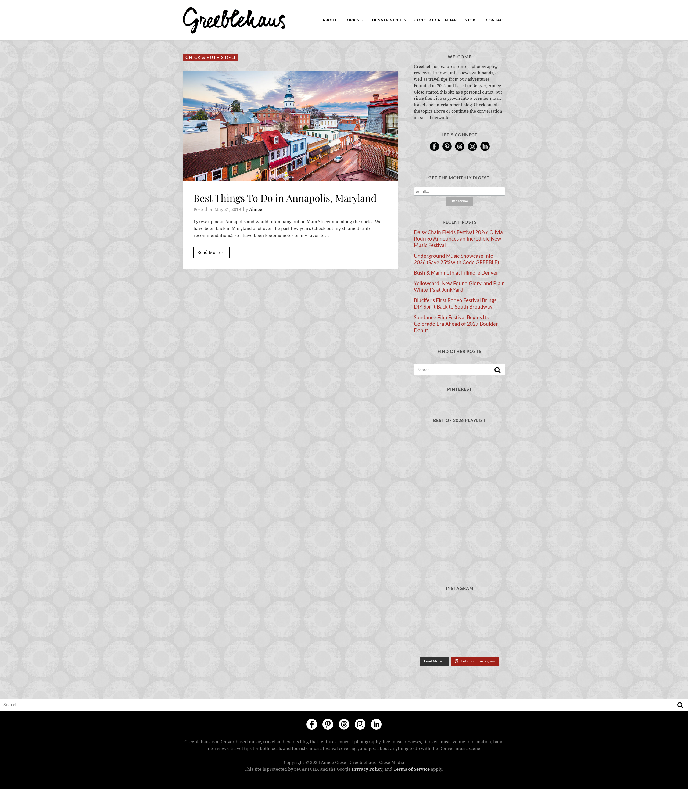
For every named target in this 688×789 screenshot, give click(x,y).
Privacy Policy (367, 769)
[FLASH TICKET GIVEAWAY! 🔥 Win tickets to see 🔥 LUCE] (459, 625)
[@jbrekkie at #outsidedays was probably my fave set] (491, 606)
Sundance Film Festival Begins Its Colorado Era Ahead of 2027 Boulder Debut (456, 323)
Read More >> (211, 252)
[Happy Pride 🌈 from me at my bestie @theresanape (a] (491, 644)
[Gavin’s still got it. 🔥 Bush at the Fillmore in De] (491, 625)
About (329, 20)
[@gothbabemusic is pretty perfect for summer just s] (428, 606)
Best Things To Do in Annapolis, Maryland (285, 197)
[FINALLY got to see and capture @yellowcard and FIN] (428, 644)
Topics (352, 20)
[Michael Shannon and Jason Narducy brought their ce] (428, 625)
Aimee (255, 209)
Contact (495, 20)
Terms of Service (411, 769)
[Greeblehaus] (234, 20)
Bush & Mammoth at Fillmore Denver (456, 273)
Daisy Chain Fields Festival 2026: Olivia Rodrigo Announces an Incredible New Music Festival (458, 238)
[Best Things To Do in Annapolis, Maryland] (290, 126)
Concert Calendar (435, 20)
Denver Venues (389, 20)
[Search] (497, 370)
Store (471, 20)
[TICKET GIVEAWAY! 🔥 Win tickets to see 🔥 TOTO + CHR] (459, 606)
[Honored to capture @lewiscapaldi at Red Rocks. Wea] (459, 644)
